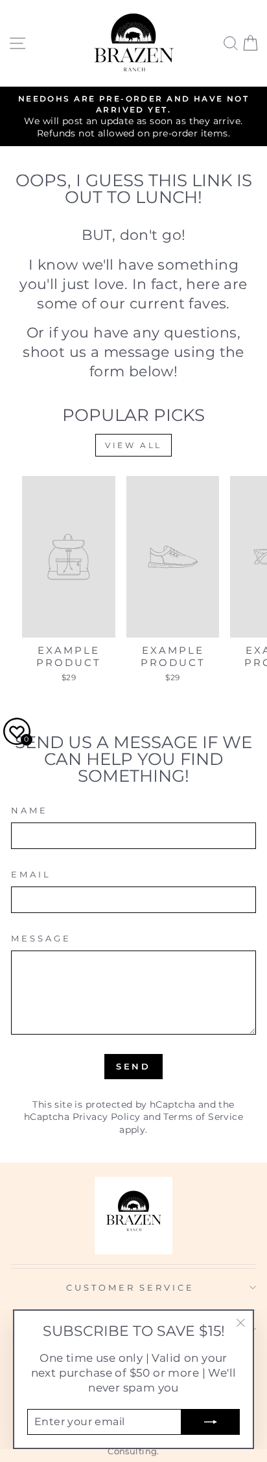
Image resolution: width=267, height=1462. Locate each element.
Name (29, 810)
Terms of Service (203, 1117)
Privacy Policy (107, 1117)
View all (133, 445)
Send (134, 1066)
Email (31, 874)
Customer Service (130, 1287)
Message (41, 938)
